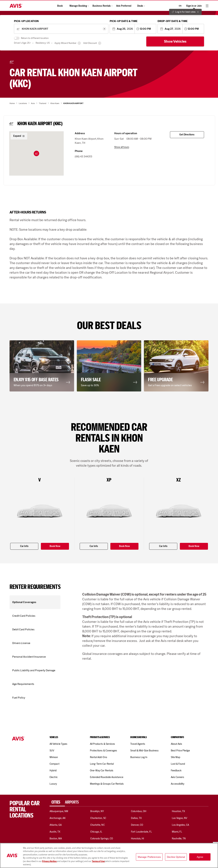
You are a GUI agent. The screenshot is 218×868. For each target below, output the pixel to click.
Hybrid (53, 770)
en (180, 6)
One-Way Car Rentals (101, 770)
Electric (54, 777)
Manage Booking (78, 5)
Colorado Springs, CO (101, 838)
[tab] (57, 802)
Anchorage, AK (58, 818)
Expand (17, 136)
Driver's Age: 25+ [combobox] (22, 42)
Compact (54, 763)
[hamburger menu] (207, 5)
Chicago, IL (96, 831)
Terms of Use (98, 861)
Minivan (54, 757)
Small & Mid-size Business (144, 750)
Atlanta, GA (56, 824)
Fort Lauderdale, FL (141, 831)
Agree (200, 857)
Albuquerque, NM (59, 811)
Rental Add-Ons (98, 757)
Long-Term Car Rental (102, 763)
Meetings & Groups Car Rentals (107, 783)
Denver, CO (137, 824)
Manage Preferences (149, 857)
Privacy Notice (49, 861)
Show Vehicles (175, 41)
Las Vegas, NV (179, 818)
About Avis (176, 743)
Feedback (176, 770)
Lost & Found (178, 763)
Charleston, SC (98, 818)
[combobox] (61, 29)
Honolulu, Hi (137, 838)
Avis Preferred (123, 5)
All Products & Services (102, 743)
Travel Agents (137, 743)
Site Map (175, 757)
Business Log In (138, 757)
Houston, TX (178, 811)
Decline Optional (176, 857)
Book (60, 5)
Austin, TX (55, 831)
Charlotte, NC (97, 824)
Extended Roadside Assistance (106, 777)
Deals (140, 5)
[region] (109, 855)
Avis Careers (177, 777)
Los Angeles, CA (180, 824)
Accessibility (177, 783)
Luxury (53, 783)
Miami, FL (177, 831)
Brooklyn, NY (97, 811)
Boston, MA (56, 838)
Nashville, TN (179, 838)
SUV (52, 750)
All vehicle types (58, 743)
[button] (36, 153)
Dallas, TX (136, 818)
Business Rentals (101, 5)
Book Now (55, 546)
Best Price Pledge (180, 750)
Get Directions (186, 134)
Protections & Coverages (103, 750)
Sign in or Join (194, 6)
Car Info (24, 546)
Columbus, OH (138, 811)
